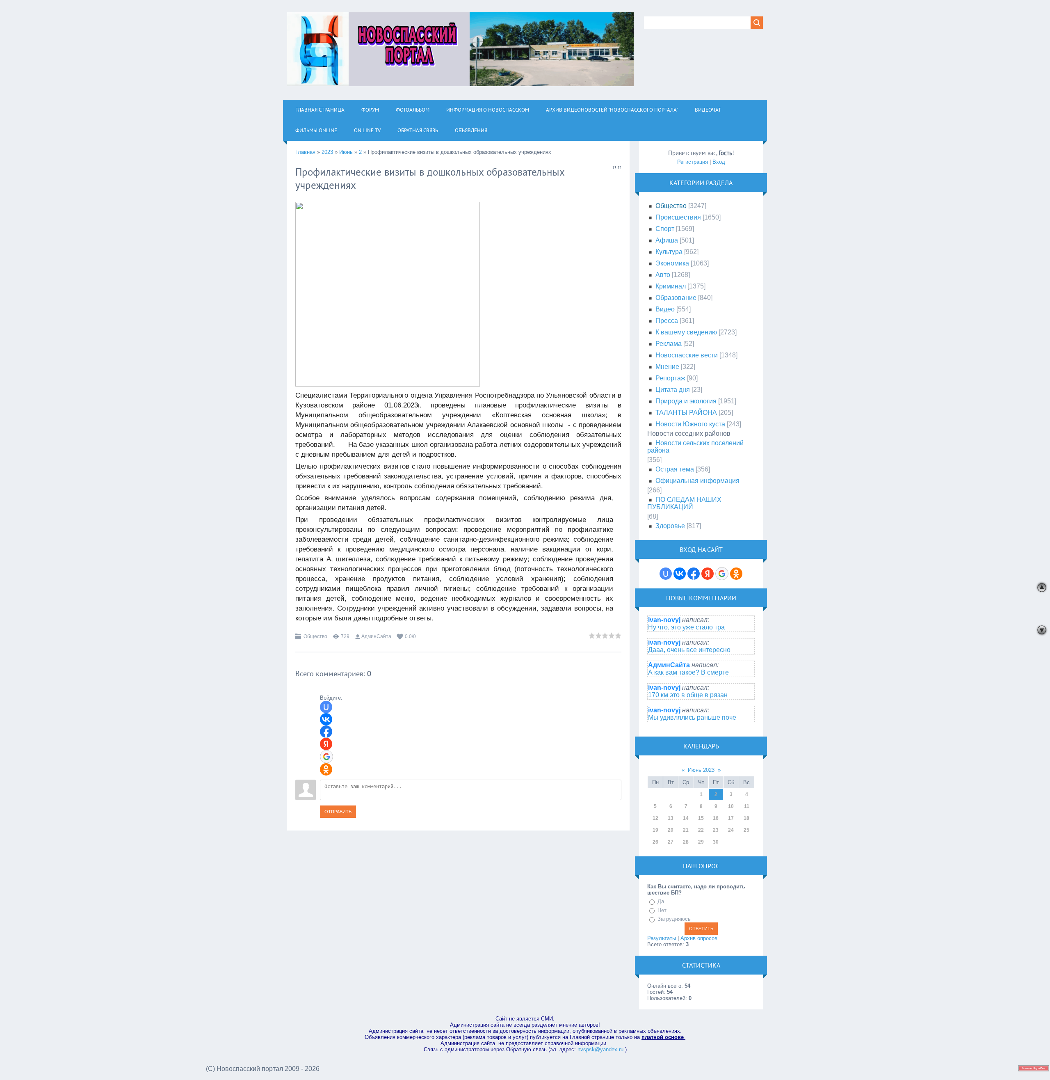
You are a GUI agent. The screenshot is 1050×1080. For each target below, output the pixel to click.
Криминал (670, 286)
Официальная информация (697, 480)
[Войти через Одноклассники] (326, 769)
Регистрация (692, 162)
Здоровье (670, 525)
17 (731, 818)
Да (660, 901)
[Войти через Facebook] (326, 731)
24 (731, 830)
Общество (315, 636)
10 (731, 806)
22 (701, 830)
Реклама (668, 343)
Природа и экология (686, 401)
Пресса (666, 320)
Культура (668, 251)
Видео (665, 309)
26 (655, 842)
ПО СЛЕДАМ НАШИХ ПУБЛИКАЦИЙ (684, 503)
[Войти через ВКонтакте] (326, 719)
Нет (662, 910)
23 (716, 830)
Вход (718, 162)
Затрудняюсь (674, 919)
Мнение (667, 366)
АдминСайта (376, 636)
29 (701, 842)
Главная (305, 152)
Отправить (338, 811)
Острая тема (674, 469)
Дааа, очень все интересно (689, 649)
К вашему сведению (686, 332)
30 (716, 842)
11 (746, 806)
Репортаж (670, 378)
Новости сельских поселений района (695, 446)
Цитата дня (672, 389)
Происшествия (678, 217)
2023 (327, 152)
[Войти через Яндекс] (326, 744)
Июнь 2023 (701, 770)
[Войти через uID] (326, 707)
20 (670, 830)
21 (686, 830)
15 (701, 818)
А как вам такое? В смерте (688, 672)
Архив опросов (698, 938)
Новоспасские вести (686, 355)
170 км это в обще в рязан (688, 694)
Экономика (672, 263)
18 (746, 818)
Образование (675, 297)
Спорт (664, 228)
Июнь (346, 152)
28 (686, 842)
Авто (662, 274)
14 (686, 818)
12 (655, 818)
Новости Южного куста (690, 424)
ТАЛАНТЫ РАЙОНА (686, 412)
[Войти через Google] (326, 756)
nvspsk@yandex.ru (600, 1049)
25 (746, 830)
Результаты (661, 938)
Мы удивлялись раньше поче (692, 717)
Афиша (666, 240)
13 (670, 818)
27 (670, 842)
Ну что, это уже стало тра (686, 627)
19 (655, 830)
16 (716, 818)
